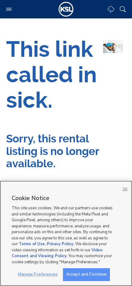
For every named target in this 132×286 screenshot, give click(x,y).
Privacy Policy (60, 244)
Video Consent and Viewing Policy (57, 253)
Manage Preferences (38, 274)
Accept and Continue (86, 274)
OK (124, 189)
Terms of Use (32, 244)
